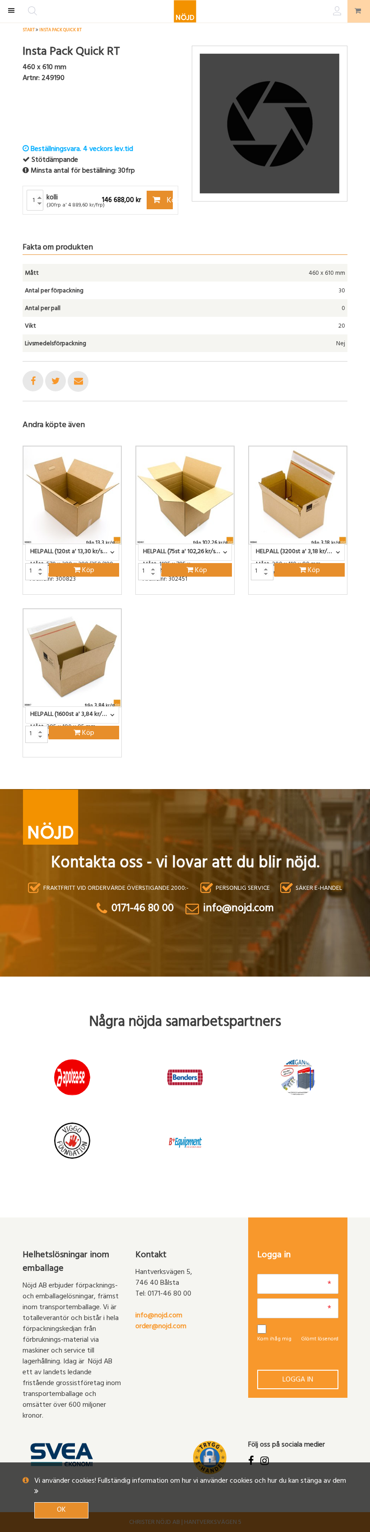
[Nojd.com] (185, 11)
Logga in (297, 1380)
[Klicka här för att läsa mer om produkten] (72, 495)
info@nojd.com (158, 1316)
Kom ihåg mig (274, 1339)
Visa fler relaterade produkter (75, 781)
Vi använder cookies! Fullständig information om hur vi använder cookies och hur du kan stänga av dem (190, 1481)
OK (61, 1510)
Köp (169, 201)
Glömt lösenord (319, 1339)
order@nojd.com (160, 1327)
